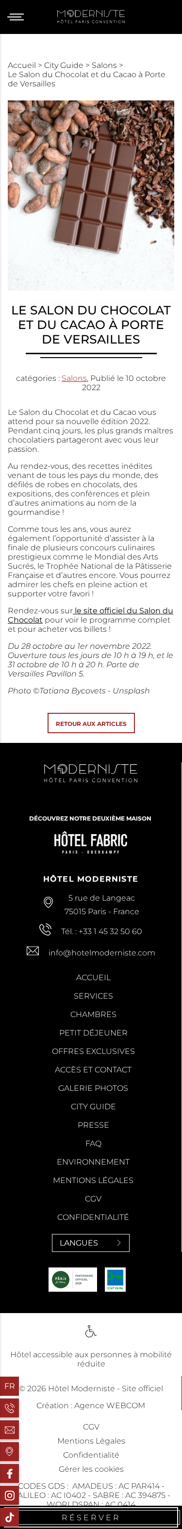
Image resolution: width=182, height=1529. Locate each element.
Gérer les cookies (91, 1469)
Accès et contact (93, 1069)
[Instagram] (9, 1495)
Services (93, 996)
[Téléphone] (9, 1407)
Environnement (93, 1162)
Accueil (23, 65)
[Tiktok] (9, 1517)
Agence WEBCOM (109, 1405)
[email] (9, 1429)
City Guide (64, 65)
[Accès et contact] (9, 1451)
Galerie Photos (93, 1088)
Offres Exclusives (93, 1051)
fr (9, 1386)
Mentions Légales (93, 1180)
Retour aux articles (91, 723)
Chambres (93, 1014)
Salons (105, 65)
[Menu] (19, 17)
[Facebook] (9, 1473)
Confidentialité (93, 1217)
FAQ (93, 1143)
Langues (79, 1243)
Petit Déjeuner (93, 1032)
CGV (93, 1198)
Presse (93, 1125)
